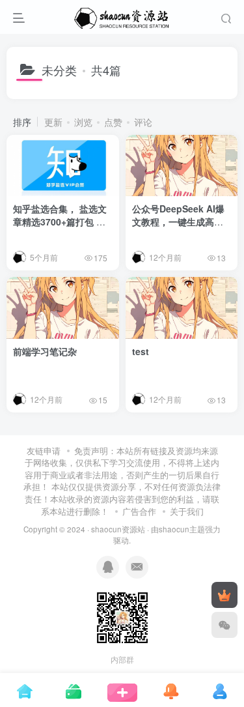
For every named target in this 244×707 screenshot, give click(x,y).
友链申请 (44, 450)
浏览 (83, 121)
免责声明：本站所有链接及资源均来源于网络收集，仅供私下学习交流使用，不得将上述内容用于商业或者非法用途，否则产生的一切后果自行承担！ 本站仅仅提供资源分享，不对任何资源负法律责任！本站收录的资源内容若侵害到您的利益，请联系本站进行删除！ (122, 480)
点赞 (113, 121)
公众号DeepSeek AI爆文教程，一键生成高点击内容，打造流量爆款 (178, 221)
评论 (143, 121)
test (140, 351)
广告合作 (139, 511)
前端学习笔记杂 (45, 351)
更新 (53, 121)
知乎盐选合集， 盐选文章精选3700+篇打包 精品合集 (60, 221)
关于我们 (187, 511)
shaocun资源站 (118, 529)
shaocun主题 (182, 529)
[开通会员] (224, 595)
